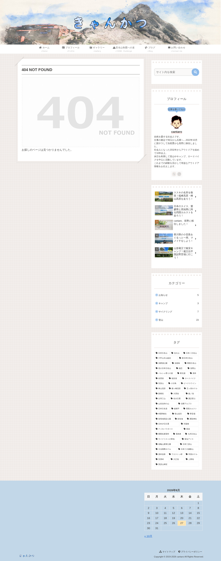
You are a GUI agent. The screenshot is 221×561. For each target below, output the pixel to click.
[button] (195, 72)
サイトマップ (168, 551)
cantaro (176, 131)
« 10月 (148, 536)
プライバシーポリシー (191, 551)
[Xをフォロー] (174, 174)
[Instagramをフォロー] (179, 174)
